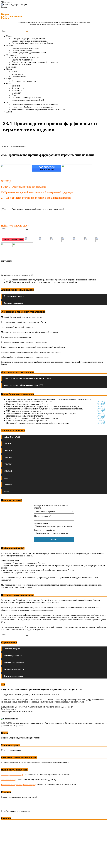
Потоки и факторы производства (16, 337)
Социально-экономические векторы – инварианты (24, 342)
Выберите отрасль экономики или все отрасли (51, 506)
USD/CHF (8, 457)
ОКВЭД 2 (6, 181)
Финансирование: (42, 523)
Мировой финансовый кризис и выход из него (22, 317)
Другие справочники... (13, 676)
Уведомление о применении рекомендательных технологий (38, 109)
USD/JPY (7, 444)
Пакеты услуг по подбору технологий (29, 53)
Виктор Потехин (18, 147)
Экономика (6, 823)
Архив (9, 112)
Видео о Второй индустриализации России (20, 738)
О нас (8, 83)
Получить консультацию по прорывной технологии (35, 62)
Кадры (9, 79)
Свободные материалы (22, 50)
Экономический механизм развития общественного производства (30, 352)
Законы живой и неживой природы (17, 327)
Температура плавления (14, 662)
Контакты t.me (18, 88)
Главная (9, 36)
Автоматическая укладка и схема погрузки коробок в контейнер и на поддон (41, 413)
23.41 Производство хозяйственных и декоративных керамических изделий (41, 282)
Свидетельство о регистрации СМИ (28, 100)
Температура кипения (13, 656)
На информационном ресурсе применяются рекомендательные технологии (35, 762)
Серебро (7, 478)
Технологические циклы (14, 296)
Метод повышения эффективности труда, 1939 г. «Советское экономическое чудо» (43, 406)
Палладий (8, 485)
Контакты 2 (17, 90)
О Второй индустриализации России (28, 38)
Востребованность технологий (25, 57)
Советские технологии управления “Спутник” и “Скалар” (28, 378)
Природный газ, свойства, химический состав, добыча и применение (37, 423)
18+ (8, 102)
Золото (6, 492)
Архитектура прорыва (13, 303)
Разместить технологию (22, 64)
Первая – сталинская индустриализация (29, 41)
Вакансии (16, 86)
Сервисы (5, 848)
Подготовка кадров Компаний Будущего (24, 416)
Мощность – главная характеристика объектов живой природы (29, 332)
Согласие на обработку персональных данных (32, 107)
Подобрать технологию (22, 60)
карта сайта (6, 261)
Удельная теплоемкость (14, 669)
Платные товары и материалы (25, 48)
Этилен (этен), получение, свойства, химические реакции (32, 418)
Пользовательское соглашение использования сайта (35, 105)
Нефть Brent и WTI (12, 437)
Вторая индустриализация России (11, 16)
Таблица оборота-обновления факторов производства (25, 357)
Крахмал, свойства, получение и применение (26, 420)
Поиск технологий (42, 516)
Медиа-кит (16, 93)
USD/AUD (8, 451)
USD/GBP (8, 464)
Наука (9, 69)
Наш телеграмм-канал (11, 750)
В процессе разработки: (44, 530)
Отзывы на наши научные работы (27, 97)
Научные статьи (19, 76)
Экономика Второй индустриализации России (32, 43)
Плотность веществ (12, 649)
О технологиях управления (24, 81)
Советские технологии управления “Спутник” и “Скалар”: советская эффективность (44, 409)
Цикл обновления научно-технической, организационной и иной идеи (33, 347)
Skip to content (7, 2)
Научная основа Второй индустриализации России (24, 322)
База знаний (11, 67)
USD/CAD (8, 471)
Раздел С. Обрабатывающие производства (23, 186)
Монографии (17, 74)
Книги (15, 71)
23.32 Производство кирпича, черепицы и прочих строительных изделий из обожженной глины (51, 280)
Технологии (11, 55)
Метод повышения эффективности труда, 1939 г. (24, 385)
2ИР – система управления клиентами (23, 411)
